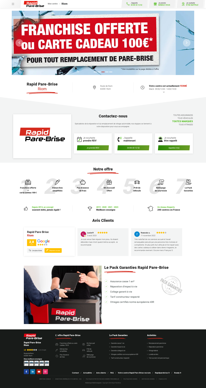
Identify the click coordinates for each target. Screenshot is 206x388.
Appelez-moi (174, 148)
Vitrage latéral (153, 350)
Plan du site (163, 379)
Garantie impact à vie (118, 347)
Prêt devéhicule (89, 350)
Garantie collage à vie (118, 350)
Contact (75, 373)
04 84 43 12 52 (133, 148)
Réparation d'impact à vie (123, 286)
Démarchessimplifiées (64, 350)
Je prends (164, 4)
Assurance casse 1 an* (122, 281)
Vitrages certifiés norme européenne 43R (132, 302)
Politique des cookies (130, 379)
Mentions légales (45, 379)
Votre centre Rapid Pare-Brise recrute (134, 373)
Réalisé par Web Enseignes (93, 383)
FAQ (112, 373)
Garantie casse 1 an (117, 343)
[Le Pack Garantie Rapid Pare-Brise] (103, 43)
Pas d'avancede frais (64, 356)
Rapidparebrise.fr (162, 373)
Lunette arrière (153, 354)
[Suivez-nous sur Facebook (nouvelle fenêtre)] (27, 371)
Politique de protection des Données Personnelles (102, 379)
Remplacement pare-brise (157, 343)
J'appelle (136, 4)
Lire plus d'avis (37, 250)
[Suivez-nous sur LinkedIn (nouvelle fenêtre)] (33, 371)
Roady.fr (177, 373)
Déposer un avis (54, 250)
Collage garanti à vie (121, 291)
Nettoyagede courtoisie (91, 356)
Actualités (87, 373)
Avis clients (101, 373)
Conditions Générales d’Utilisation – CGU (68, 379)
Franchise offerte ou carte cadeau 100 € (68, 344)
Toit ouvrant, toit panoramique (159, 358)
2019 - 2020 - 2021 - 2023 (107, 208)
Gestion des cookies (148, 379)
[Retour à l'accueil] (33, 336)
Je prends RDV (93, 148)
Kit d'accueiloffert (91, 344)
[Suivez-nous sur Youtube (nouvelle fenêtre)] (39, 371)
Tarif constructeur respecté (125, 297)
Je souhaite (192, 4)
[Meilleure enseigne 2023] (46, 363)
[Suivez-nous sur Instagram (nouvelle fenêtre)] (46, 371)
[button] (19, 43)
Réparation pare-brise (156, 347)
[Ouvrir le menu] (10, 4)
